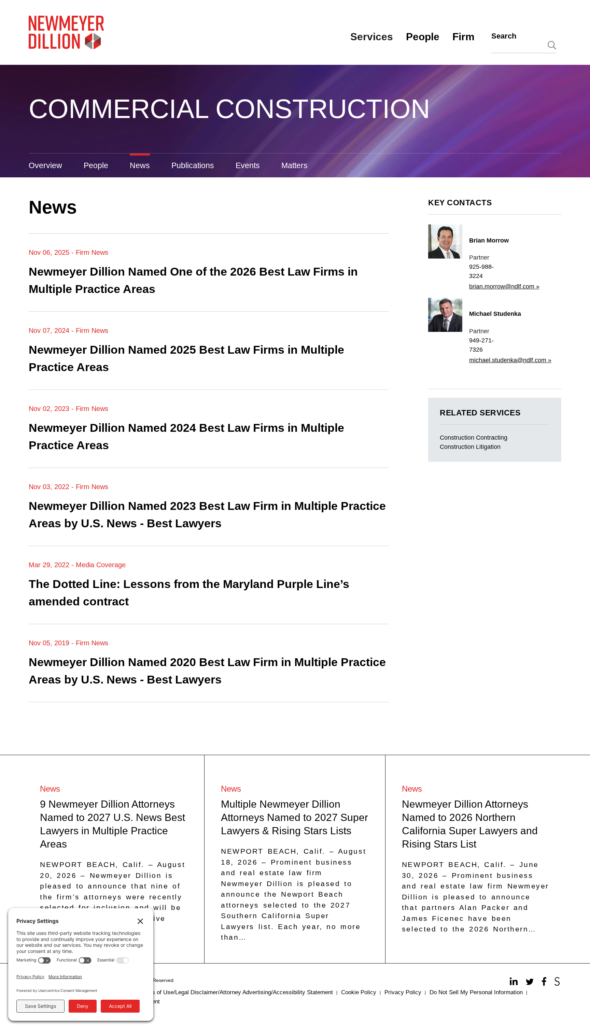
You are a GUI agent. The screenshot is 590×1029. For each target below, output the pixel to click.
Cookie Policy (358, 992)
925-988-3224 (481, 271)
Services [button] (371, 36)
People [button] (422, 36)
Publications (192, 165)
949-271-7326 (481, 345)
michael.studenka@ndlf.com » (510, 360)
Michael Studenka (495, 313)
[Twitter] (530, 983)
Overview (45, 165)
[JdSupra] (557, 983)
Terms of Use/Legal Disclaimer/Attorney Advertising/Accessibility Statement (236, 992)
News (140, 165)
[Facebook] (545, 983)
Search (503, 36)
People (96, 165)
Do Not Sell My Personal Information (476, 992)
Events (248, 165)
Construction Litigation (470, 446)
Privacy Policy (402, 992)
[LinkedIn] (514, 983)
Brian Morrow (489, 240)
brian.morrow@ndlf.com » (504, 286)
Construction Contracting (473, 437)
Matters (294, 165)
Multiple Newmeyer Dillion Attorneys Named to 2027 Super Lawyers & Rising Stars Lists (294, 817)
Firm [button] (463, 36)
